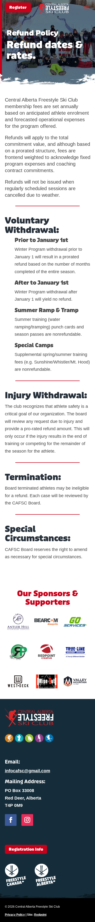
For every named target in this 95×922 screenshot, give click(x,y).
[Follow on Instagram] (27, 820)
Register (18, 7)
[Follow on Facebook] (11, 820)
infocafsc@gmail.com (27, 770)
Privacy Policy (15, 914)
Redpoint (40, 914)
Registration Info (26, 849)
